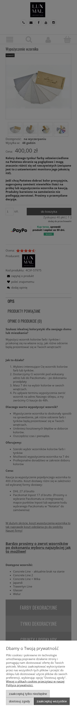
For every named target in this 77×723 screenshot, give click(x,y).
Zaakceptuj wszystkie (52, 701)
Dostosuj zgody (19, 701)
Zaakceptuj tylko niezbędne (28, 694)
